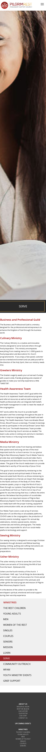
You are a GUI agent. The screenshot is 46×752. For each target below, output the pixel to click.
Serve (6, 658)
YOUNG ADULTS (23, 734)
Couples (8, 636)
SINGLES (23, 741)
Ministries (9, 602)
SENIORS (23, 746)
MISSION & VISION (23, 707)
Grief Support (11, 680)
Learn (6, 652)
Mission (8, 647)
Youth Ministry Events (17, 675)
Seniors (8, 641)
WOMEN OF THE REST (23, 739)
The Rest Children (14, 608)
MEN (23, 737)
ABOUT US (23, 704)
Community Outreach (16, 663)
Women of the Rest (15, 624)
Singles (7, 630)
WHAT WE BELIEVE (23, 709)
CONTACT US (23, 718)
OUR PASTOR (23, 713)
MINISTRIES (23, 729)
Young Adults (12, 613)
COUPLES (23, 743)
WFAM (6, 669)
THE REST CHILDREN (23, 732)
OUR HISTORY (23, 711)
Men (5, 619)
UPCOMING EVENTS (23, 723)
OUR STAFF (23, 716)
